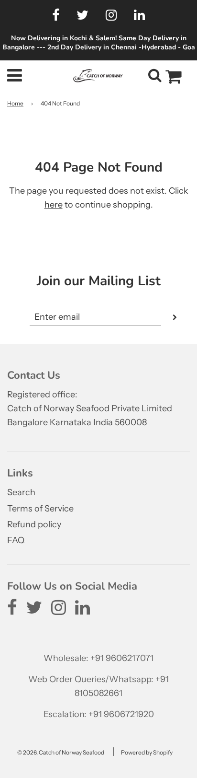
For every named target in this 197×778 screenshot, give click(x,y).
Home (15, 103)
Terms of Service (40, 508)
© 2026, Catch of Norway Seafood (60, 752)
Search (21, 492)
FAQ (15, 540)
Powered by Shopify (147, 752)
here (53, 204)
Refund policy (34, 524)
